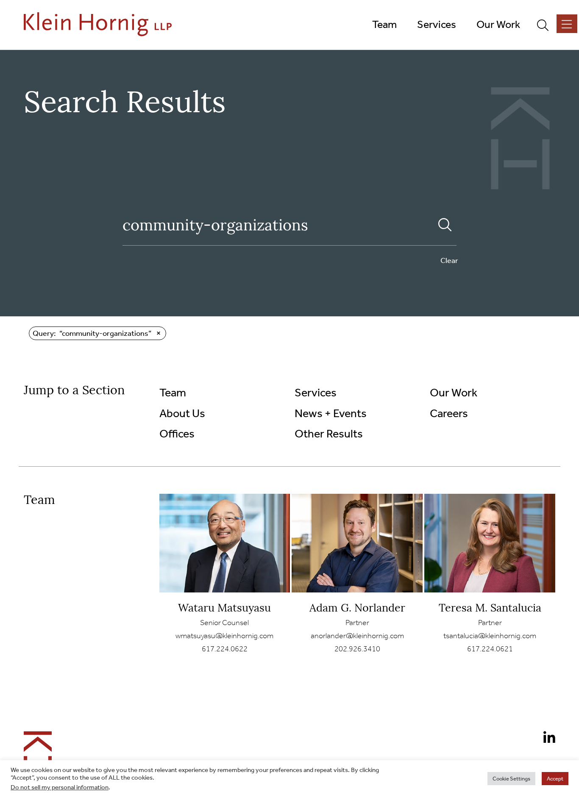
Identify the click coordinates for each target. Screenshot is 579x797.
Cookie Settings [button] (511, 778)
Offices (177, 433)
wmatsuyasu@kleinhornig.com (224, 635)
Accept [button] (555, 778)
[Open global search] (546, 24)
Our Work (453, 392)
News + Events (331, 413)
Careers (449, 413)
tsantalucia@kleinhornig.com (489, 635)
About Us (182, 413)
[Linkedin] (546, 738)
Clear (449, 260)
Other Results (329, 433)
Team (172, 392)
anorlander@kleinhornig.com (357, 635)
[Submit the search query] (445, 225)
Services (316, 392)
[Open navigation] (567, 23)
